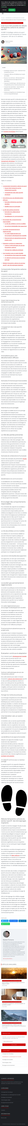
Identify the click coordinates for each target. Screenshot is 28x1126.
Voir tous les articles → (8, 958)
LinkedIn (23, 920)
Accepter (12, 10)
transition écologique (9, 131)
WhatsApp (6, 923)
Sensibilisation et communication (14, 216)
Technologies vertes (5, 1100)
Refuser (4, 10)
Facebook (14, 920)
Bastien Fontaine (8, 940)
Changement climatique (7, 1092)
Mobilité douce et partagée (12, 206)
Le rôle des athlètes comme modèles (15, 223)
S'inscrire (14, 1044)
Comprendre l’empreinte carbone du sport (15, 186)
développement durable (20, 656)
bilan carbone (15, 855)
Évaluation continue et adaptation (12, 243)
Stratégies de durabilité (6, 1097)
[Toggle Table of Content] (2, 184)
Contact (3, 1110)
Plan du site (3, 1117)
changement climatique (8, 161)
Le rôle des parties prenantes (11, 210)
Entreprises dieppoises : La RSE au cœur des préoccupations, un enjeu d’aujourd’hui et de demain (14, 1025)
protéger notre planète (7, 756)
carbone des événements (15, 679)
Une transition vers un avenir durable (13, 253)
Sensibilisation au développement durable (15, 17)
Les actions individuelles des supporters (16, 226)
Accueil (2, 17)
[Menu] (2, 13)
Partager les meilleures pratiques (14, 250)
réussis (25, 458)
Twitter (6, 920)
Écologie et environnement (7, 1102)
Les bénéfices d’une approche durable (15, 255)
